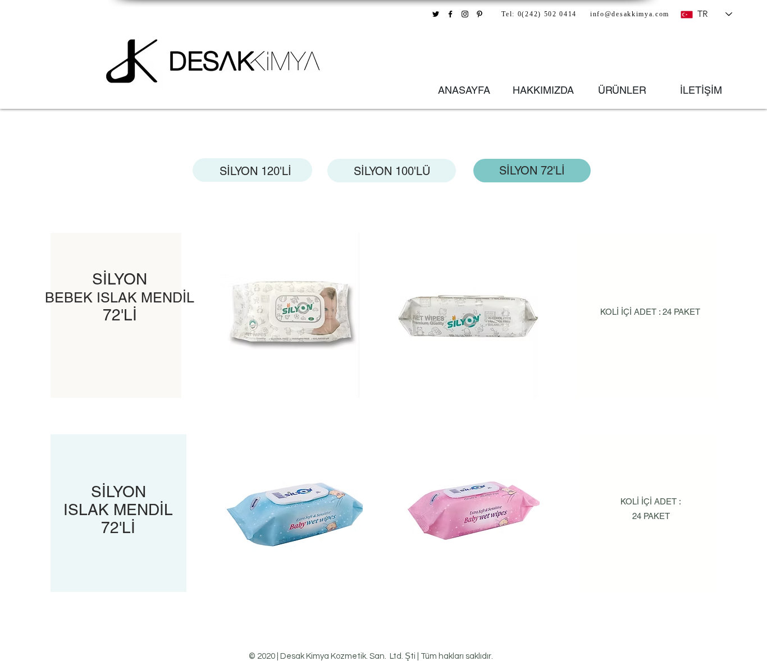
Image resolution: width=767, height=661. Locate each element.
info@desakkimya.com (629, 14)
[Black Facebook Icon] (450, 14)
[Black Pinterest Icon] (479, 14)
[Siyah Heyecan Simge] (435, 14)
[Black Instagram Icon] (464, 14)
